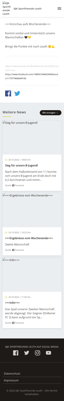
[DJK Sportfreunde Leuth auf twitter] (26, 353)
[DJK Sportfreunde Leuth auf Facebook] (15, 353)
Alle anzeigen (49, 112)
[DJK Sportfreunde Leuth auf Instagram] (37, 353)
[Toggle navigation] (58, 8)
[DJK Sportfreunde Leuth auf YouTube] (48, 353)
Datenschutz (12, 373)
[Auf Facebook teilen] (8, 94)
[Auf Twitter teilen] (17, 94)
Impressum (11, 380)
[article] (32, 156)
